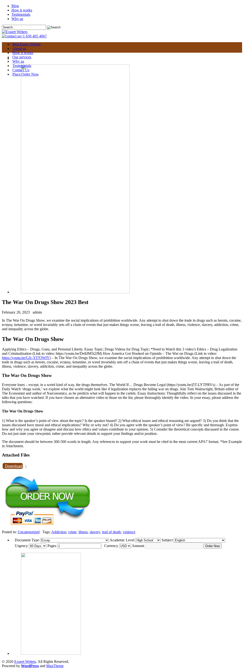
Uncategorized (29, 532)
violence (129, 532)
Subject (167, 540)
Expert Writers (25, 662)
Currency (111, 546)
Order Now (212, 546)
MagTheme (55, 666)
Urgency (21, 546)
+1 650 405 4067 (34, 36)
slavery (95, 532)
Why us (17, 19)
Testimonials (20, 14)
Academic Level (122, 540)
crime (72, 532)
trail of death (111, 532)
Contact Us (20, 70)
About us (19, 48)
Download (13, 466)
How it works (21, 10)
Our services (21, 57)
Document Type (27, 540)
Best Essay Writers (26, 44)
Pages (51, 546)
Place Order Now (25, 74)
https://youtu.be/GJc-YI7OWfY (26, 358)
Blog (15, 6)
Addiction (58, 532)
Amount (138, 546)
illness (83, 532)
